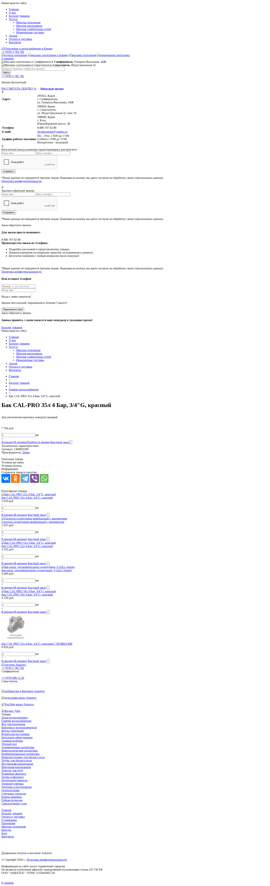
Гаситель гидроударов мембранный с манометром (32, 521)
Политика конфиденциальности (21, 181)
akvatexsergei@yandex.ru (52, 131)
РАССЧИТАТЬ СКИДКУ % (18, 88)
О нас (12, 12)
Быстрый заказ (60, 442)
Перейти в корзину (39, 442)
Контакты (15, 42)
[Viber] (34, 478)
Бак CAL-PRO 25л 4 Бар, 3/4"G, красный (27, 497)
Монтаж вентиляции (29, 25)
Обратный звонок (52, 88)
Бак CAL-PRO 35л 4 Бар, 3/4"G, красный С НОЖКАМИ (36, 643)
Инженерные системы (30, 32)
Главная (14, 9)
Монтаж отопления (28, 22)
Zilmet (26, 452)
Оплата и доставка (20, 39)
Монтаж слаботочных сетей (33, 29)
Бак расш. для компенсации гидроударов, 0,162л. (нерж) (36, 570)
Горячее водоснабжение (24, 389)
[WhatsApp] (44, 478)
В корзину (7, 442)
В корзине (20, 442)
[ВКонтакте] (5, 478)
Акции (13, 35)
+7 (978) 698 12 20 (12, 677)
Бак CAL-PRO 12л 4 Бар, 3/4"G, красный (27, 546)
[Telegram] (25, 478)
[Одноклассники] (15, 478)
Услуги (13, 19)
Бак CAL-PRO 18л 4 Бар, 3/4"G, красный (27, 594)
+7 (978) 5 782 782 (12, 51)
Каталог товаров (19, 15)
